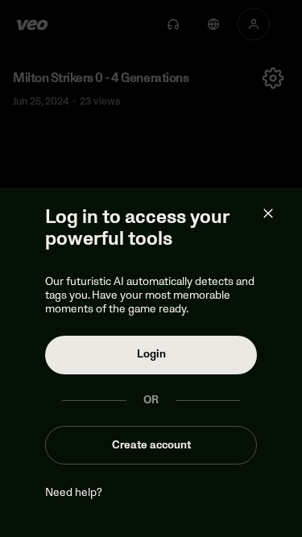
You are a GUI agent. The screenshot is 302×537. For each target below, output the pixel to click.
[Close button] (268, 213)
